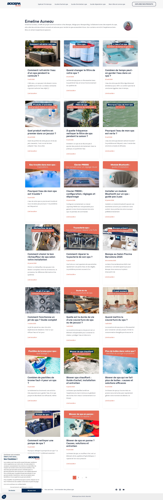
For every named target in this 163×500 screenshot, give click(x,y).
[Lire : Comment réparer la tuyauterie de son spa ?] (81, 237)
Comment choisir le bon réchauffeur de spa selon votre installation (41, 257)
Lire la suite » (32, 93)
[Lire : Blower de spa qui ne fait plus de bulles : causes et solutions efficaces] (120, 361)
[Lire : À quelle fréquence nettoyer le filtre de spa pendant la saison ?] (81, 114)
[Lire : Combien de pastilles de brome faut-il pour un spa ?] (42, 361)
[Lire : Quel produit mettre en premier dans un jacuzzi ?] (42, 114)
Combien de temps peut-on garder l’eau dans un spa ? (119, 73)
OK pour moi (32, 490)
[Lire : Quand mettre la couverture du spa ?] (120, 300)
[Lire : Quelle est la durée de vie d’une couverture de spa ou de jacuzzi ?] (81, 300)
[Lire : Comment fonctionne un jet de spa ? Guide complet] (42, 300)
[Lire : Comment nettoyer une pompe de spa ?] (42, 423)
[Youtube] (123, 489)
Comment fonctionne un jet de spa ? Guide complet (42, 318)
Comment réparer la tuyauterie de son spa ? (79, 255)
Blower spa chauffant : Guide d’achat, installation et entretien (80, 380)
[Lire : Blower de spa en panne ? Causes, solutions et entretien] (81, 423)
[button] (4, 497)
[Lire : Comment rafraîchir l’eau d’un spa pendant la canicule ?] (42, 53)
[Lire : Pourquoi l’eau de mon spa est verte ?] (120, 114)
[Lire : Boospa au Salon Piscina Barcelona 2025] (120, 237)
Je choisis (11, 490)
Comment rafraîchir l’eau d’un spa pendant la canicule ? (41, 73)
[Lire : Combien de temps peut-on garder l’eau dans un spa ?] (120, 53)
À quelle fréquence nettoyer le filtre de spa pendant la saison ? (79, 133)
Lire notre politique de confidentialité (15, 484)
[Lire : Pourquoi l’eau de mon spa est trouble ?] (42, 174)
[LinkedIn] (120, 489)
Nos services (49, 489)
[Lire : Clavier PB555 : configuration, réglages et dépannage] (81, 174)
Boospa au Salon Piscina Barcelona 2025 (118, 255)
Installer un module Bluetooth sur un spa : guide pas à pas (117, 194)
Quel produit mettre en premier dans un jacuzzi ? (42, 132)
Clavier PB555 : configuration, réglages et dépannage (80, 194)
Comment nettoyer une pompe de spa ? (40, 442)
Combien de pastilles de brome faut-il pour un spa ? (42, 380)
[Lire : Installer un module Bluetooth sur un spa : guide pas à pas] (120, 174)
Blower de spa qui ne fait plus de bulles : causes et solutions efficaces (119, 380)
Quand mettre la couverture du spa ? (116, 318)
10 (86, 477)
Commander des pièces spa (64, 489)
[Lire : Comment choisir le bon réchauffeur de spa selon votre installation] (42, 237)
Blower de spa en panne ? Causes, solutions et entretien (80, 443)
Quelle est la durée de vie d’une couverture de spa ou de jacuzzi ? (80, 320)
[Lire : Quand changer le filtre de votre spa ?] (81, 53)
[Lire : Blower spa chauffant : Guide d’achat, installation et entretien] (81, 361)
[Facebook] (116, 489)
